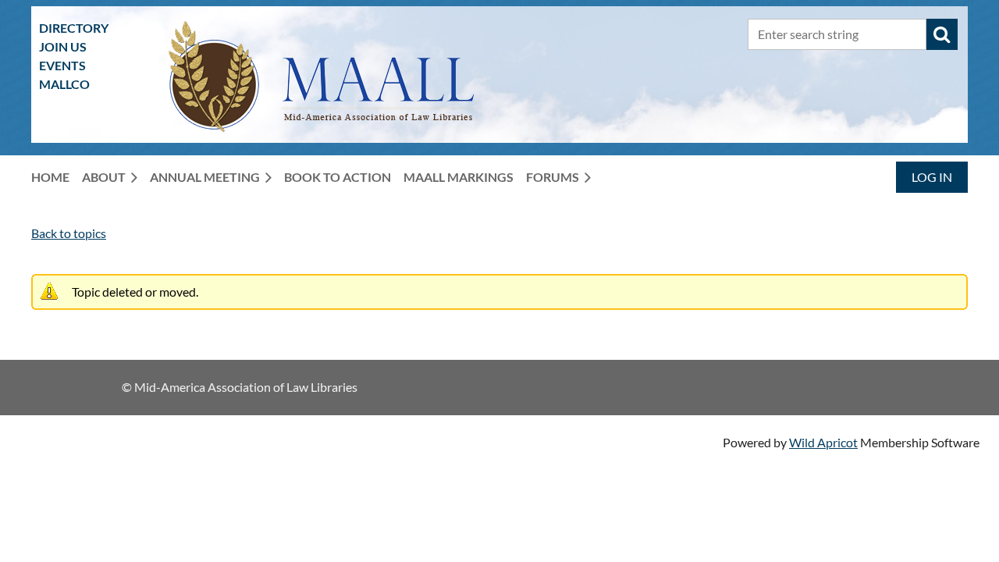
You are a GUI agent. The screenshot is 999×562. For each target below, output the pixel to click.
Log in (932, 176)
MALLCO (64, 83)
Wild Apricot (823, 442)
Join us (63, 46)
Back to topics (68, 233)
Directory (73, 27)
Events (62, 65)
